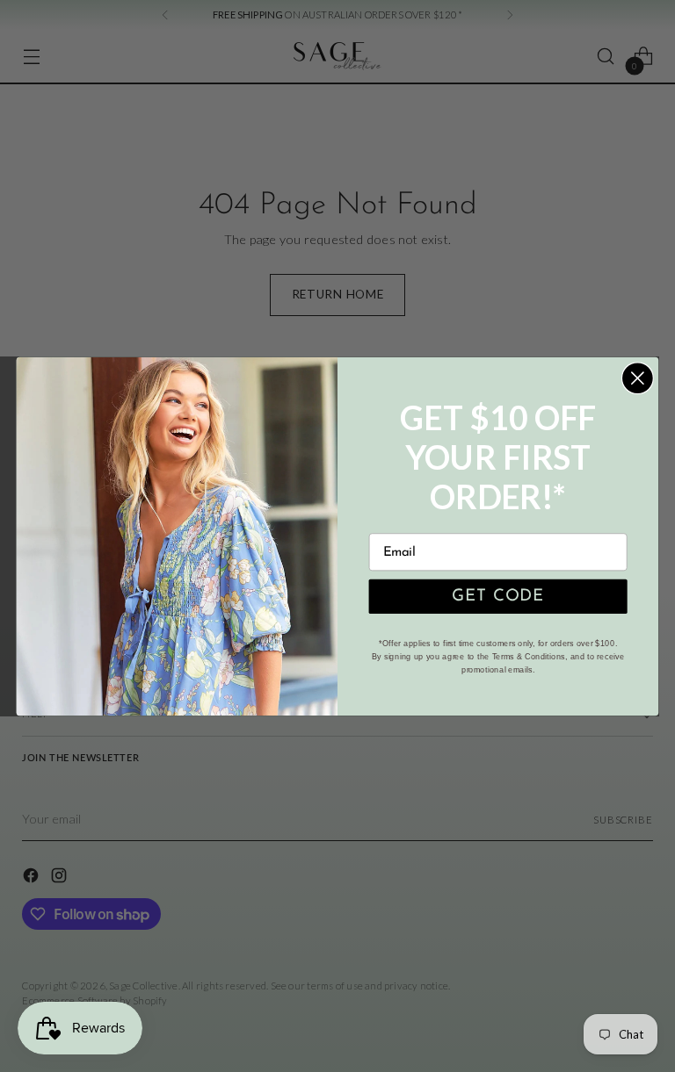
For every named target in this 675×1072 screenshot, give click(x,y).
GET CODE (498, 596)
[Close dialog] (637, 377)
